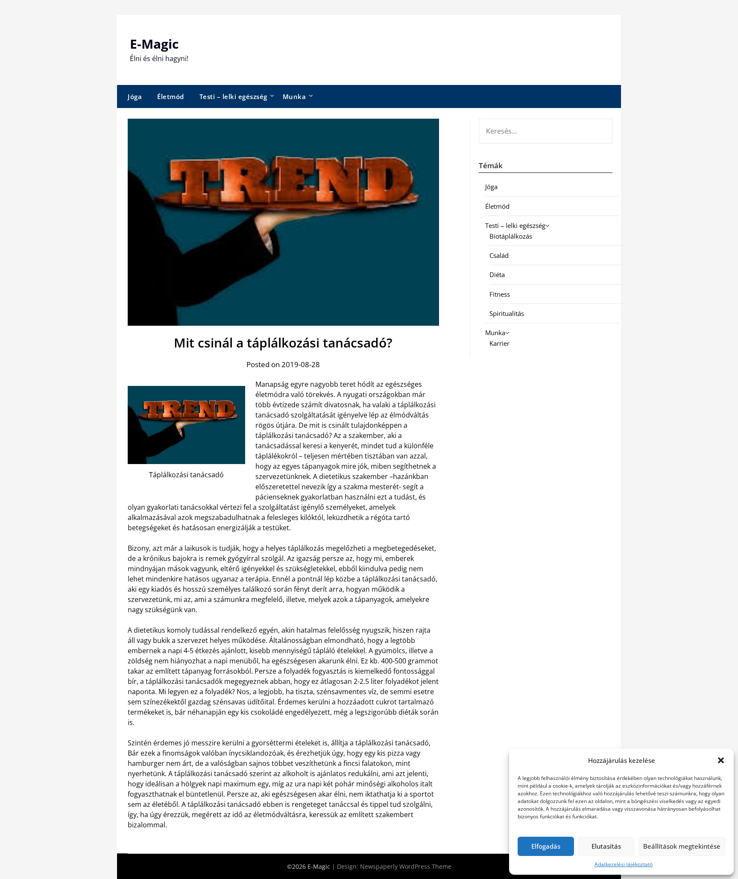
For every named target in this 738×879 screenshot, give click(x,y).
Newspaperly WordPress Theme (405, 866)
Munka (294, 96)
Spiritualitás (506, 313)
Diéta (497, 274)
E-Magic (154, 44)
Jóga (135, 96)
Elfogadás (545, 846)
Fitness (499, 294)
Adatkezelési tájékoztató (623, 864)
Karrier (499, 343)
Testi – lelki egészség (233, 96)
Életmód (170, 96)
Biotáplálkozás (510, 236)
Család (499, 255)
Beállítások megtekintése (681, 846)
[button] (721, 760)
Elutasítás (606, 846)
